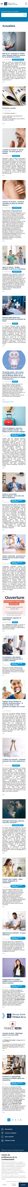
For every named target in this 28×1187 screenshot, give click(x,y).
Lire (3, 82)
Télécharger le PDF (8, 402)
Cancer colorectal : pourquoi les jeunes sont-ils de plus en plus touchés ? (13, 557)
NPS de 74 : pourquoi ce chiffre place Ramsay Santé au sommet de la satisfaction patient (13, 55)
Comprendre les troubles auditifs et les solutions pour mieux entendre (12, 981)
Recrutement (8, 1129)
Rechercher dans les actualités (10, 11)
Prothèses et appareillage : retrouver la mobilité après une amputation (13, 1078)
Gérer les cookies (14, 1184)
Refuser (4, 1184)
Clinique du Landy (12, 4)
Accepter (23, 1184)
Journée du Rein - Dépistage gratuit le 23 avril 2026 (12, 1034)
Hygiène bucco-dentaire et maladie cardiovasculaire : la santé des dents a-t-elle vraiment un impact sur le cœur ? (13, 705)
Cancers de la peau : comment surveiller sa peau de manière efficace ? (13, 203)
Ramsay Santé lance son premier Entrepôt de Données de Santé (13, 319)
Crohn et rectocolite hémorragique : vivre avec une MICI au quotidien (13, 495)
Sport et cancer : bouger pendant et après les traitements (13, 268)
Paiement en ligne (10, 1140)
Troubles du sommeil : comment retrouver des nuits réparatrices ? (13, 761)
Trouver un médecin (10, 1133)
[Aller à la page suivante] (18, 1120)
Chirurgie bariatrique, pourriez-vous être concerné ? (13, 821)
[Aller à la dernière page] (20, 1120)
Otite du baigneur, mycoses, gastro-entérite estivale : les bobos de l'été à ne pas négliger (13, 429)
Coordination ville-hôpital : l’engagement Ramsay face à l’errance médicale (12, 658)
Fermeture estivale (9, 108)
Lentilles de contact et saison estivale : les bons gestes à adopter (12, 151)
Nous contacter (9, 1136)
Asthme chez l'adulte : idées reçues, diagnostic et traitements (12, 880)
